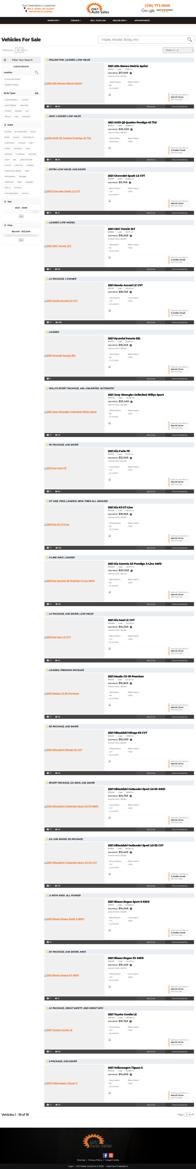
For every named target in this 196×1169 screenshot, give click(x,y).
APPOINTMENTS (142, 20)
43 (49, 160)
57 (49, 379)
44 (49, 548)
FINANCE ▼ (76, 20)
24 (49, 491)
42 (49, 1051)
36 (49, 213)
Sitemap (81, 1160)
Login (71, 1166)
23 (49, 269)
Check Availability (179, 106)
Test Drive (151, 106)
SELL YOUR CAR (98, 20)
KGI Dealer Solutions (86, 1166)
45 (49, 106)
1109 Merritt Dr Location (40, 11)
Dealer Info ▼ (120, 20)
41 (49, 886)
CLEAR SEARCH (21, 66)
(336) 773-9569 (157, 5)
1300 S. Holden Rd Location (40, 8)
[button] (131, 73)
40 (49, 322)
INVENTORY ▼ (53, 20)
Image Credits (112, 1160)
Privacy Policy (95, 1160)
